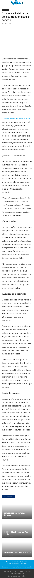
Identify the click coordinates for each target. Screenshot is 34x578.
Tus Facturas (23, 562)
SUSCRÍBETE (15, 562)
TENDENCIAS (5, 10)
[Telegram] (25, 30)
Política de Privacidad (23, 571)
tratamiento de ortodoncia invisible (17, 118)
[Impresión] (21, 30)
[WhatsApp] (12, 30)
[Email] (17, 30)
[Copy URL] (30, 30)
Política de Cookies (17, 573)
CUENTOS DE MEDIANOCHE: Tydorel (17, 553)
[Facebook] (4, 30)
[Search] (31, 2)
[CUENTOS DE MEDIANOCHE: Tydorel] (17, 547)
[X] (8, 30)
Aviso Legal (7, 571)
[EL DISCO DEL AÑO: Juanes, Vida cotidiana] (17, 529)
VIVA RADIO (24, 564)
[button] (3, 2)
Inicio (3, 7)
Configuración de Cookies (17, 576)
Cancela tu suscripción (13, 564)
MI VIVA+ (8, 562)
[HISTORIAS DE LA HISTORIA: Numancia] (17, 510)
